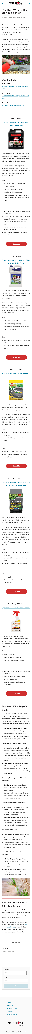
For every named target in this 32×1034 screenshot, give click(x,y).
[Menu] (2, 3)
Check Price (16, 244)
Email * (6, 977)
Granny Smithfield (6, 15)
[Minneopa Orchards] (15, 3)
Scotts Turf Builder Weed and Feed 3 (13, 105)
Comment (5, 948)
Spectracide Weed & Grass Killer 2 (16, 607)
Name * (6, 969)
